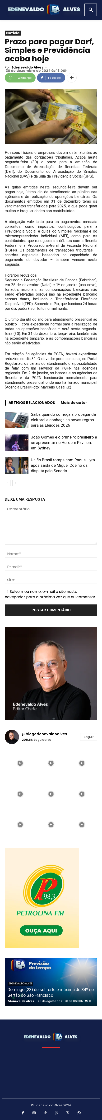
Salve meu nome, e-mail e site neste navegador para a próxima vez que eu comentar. (50, 594)
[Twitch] (56, 1113)
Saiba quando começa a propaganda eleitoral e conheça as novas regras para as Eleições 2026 (63, 420)
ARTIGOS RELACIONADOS (32, 402)
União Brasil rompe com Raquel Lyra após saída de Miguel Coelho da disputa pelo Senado (63, 465)
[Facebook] (23, 1113)
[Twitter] (68, 1113)
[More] (72, 77)
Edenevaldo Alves (27, 67)
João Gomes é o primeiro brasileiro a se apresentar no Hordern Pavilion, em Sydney (64, 442)
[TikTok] (45, 1113)
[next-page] (15, 483)
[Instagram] (34, 1113)
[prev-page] (8, 483)
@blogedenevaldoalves (44, 733)
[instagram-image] (20, 763)
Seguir (89, 737)
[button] (91, 10)
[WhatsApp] (79, 1113)
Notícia (12, 33)
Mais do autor (74, 402)
